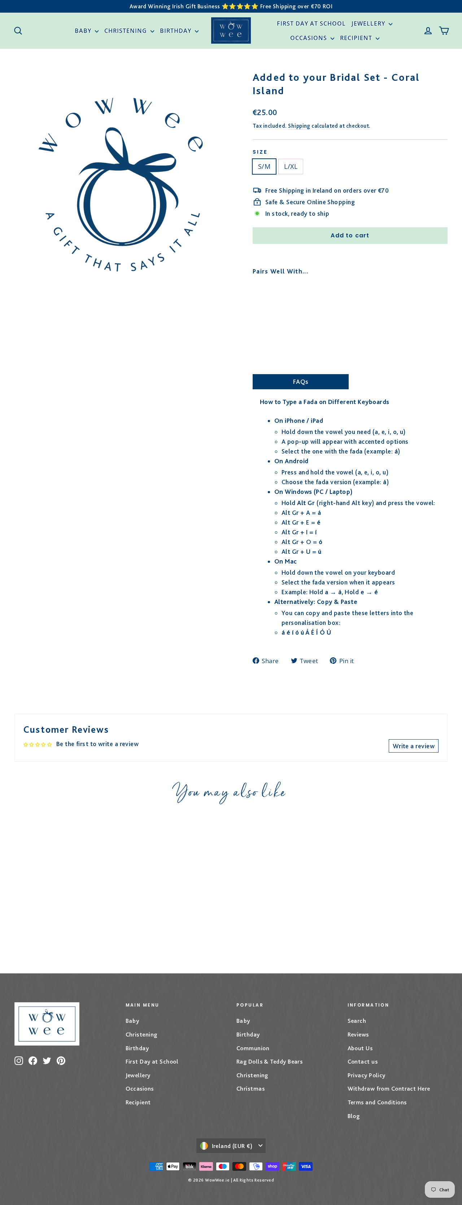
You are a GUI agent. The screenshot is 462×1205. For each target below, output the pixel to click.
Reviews (358, 1034)
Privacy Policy (366, 1075)
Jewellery (369, 23)
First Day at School (311, 23)
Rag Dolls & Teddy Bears (269, 1061)
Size (260, 152)
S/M (264, 166)
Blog (354, 1115)
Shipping (299, 125)
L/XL (290, 166)
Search (357, 1020)
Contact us (363, 1061)
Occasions (309, 38)
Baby (84, 31)
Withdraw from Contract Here (389, 1088)
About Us (360, 1048)
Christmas (250, 1088)
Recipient (357, 38)
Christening (126, 31)
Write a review (414, 746)
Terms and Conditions (377, 1102)
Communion (252, 1048)
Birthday (176, 31)
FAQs (301, 381)
